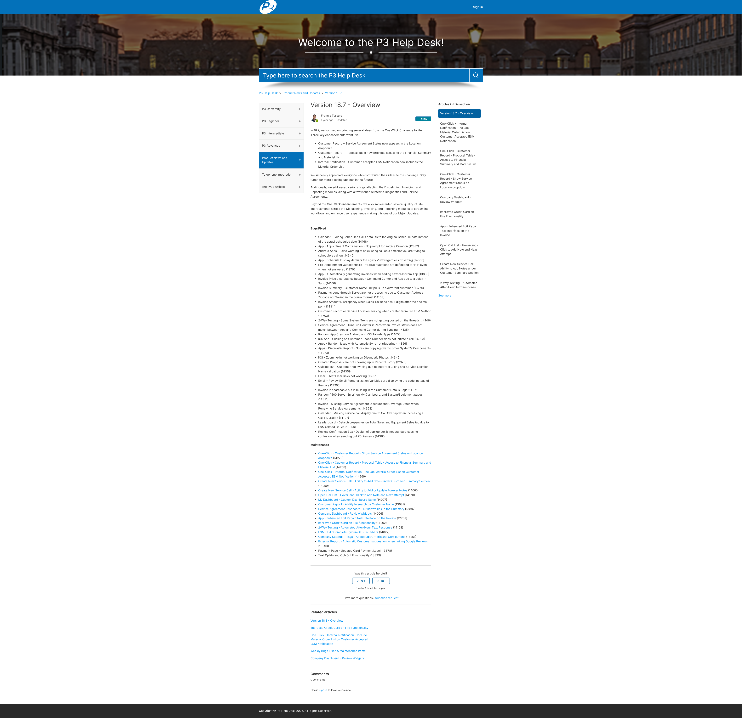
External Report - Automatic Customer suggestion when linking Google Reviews (373, 541)
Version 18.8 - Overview (327, 620)
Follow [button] (423, 118)
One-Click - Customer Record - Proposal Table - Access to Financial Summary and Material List (458, 157)
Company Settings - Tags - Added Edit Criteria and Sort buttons (361, 537)
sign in (323, 690)
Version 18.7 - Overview (456, 113)
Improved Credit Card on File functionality (346, 523)
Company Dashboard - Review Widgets (455, 199)
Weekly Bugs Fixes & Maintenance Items (338, 651)
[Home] (268, 6)
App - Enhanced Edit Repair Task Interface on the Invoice (459, 230)
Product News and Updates (301, 93)
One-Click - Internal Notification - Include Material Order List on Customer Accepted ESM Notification (457, 132)
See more (445, 295)
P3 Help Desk (268, 93)
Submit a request (386, 598)
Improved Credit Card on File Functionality (457, 214)
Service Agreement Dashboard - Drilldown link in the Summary (361, 509)
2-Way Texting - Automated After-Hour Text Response (458, 285)
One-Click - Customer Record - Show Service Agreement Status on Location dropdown (456, 180)
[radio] (361, 581)
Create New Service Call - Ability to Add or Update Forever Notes (362, 490)
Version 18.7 (333, 93)
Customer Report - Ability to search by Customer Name (356, 504)
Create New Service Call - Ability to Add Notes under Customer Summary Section (459, 268)
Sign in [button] (478, 7)
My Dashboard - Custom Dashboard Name (347, 499)
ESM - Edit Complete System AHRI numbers (348, 532)
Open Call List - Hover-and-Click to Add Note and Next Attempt (459, 249)
